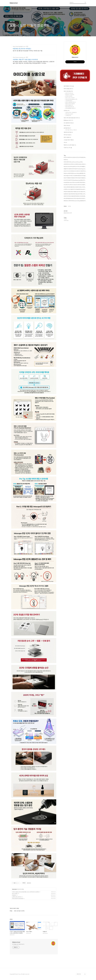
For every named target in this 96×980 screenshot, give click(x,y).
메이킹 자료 (14, 889)
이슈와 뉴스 (67, 147)
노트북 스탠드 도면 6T (16, 896)
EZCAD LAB (68, 96)
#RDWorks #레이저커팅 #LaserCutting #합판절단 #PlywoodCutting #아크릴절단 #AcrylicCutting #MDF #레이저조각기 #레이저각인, (75, 200)
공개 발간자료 (67, 128)
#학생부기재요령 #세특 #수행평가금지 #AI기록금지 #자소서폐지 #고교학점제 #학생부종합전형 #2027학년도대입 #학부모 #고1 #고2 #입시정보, (75, 191)
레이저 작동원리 (69, 105)
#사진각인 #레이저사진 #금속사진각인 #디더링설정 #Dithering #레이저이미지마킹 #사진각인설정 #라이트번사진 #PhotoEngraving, (75, 157)
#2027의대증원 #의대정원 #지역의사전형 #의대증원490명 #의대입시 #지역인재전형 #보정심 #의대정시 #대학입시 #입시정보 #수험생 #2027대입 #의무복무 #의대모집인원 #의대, (75, 177)
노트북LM (68, 115)
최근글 (65, 206)
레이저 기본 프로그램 (70, 103)
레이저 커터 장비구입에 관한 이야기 (72, 117)
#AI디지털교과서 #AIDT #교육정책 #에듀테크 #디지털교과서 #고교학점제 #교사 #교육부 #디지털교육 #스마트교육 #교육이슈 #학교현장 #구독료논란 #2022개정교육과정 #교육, (75, 175)
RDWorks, (66, 159)
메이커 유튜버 (67, 137)
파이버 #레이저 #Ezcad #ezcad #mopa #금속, (73, 162)
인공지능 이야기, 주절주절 (71, 112)
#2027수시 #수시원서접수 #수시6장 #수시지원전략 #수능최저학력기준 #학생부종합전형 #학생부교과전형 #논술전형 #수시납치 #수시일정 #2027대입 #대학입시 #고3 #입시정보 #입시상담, (75, 171)
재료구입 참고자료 (68, 132)
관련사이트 (79, 974)
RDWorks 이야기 (68, 120)
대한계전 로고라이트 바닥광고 (22, 48)
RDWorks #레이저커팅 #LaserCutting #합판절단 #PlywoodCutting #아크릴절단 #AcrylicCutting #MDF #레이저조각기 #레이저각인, (75, 173)
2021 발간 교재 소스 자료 (71, 130)
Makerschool (14, 3)
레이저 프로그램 (68, 91)
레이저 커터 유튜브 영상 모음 (81, 968)
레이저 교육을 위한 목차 (70, 102)
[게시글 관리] (19, 883)
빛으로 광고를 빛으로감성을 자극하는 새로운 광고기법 (27, 50)
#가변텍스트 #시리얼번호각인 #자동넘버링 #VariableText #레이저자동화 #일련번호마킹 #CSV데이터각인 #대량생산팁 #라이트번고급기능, (75, 189)
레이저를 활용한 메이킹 (70, 108)
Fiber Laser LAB (69, 97)
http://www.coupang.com (19, 57)
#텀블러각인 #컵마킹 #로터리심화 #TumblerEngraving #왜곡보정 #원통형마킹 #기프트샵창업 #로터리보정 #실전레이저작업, (75, 168)
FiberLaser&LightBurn (71, 99)
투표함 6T (14, 895)
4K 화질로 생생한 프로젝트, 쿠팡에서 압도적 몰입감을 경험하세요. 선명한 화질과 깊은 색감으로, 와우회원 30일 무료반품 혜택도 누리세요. (33, 62)
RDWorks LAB (69, 94)
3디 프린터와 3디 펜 (69, 123)
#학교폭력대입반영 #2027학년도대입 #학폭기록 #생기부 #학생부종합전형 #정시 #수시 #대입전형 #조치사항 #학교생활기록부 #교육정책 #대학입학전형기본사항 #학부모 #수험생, (75, 198)
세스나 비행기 (15, 893)
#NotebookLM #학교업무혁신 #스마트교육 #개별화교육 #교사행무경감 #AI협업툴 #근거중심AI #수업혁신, (75, 166)
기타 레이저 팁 (68, 100)
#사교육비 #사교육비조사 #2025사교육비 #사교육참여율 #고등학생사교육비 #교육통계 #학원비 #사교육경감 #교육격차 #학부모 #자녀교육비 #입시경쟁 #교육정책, (75, 184)
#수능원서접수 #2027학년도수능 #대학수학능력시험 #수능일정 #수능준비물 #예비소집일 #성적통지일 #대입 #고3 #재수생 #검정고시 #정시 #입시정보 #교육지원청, (75, 182)
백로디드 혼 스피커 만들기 (70, 145)
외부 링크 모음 (67, 134)
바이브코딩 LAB (69, 114)
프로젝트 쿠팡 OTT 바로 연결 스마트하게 (25, 59)
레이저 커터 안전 (69, 93)
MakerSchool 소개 (68, 212)
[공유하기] (17, 883)
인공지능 (66, 110)
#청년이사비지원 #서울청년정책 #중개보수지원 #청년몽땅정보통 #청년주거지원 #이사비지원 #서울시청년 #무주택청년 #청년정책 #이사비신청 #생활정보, (75, 196)
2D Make (79, 971)
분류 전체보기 (68, 86)
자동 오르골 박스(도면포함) (17, 898)
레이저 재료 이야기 (69, 106)
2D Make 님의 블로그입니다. (18, 944)
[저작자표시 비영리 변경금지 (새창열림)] (29, 883)
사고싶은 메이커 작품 (69, 140)
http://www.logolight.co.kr (19, 46)
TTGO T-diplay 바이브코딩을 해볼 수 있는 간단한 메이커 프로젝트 (25, 891)
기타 (65, 142)
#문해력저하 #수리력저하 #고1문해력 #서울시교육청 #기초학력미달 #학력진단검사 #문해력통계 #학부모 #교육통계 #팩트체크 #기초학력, (75, 164)
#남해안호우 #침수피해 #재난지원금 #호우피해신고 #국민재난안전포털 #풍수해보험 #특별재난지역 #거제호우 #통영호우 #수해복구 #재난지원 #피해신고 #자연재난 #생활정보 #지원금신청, (75, 193)
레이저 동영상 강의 (68, 88)
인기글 (69, 206)
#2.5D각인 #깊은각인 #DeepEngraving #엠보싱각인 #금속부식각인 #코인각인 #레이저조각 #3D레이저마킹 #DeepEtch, (75, 180)
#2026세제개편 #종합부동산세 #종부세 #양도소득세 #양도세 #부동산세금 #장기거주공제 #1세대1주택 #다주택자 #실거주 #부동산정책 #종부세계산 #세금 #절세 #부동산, (75, 187)
